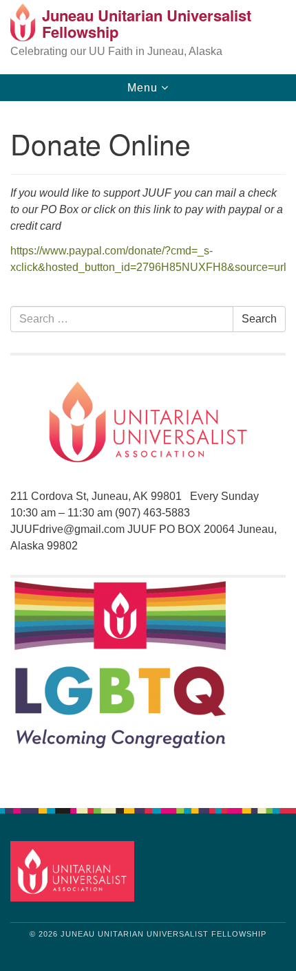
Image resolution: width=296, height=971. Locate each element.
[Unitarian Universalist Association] (75, 870)
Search (259, 319)
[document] (148, 447)
